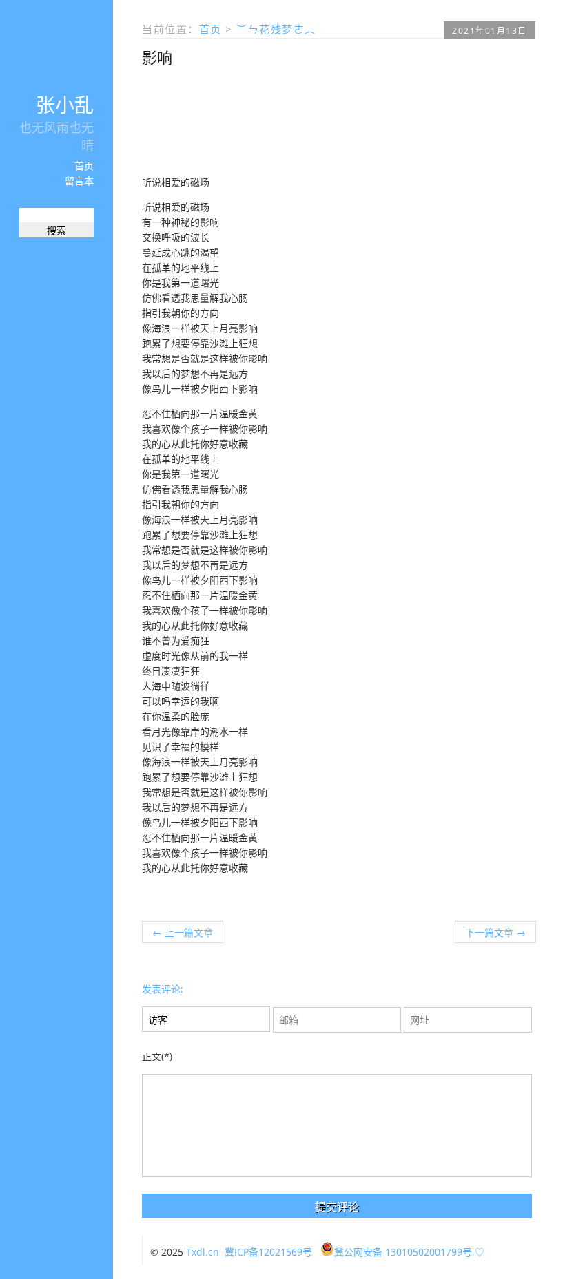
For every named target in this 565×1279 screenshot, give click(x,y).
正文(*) (157, 1056)
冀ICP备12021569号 (268, 1251)
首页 (84, 165)
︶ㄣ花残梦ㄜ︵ (276, 29)
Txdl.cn (202, 1251)
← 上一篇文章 (182, 932)
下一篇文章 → (495, 932)
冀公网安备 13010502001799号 (403, 1251)
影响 (157, 57)
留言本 (79, 180)
